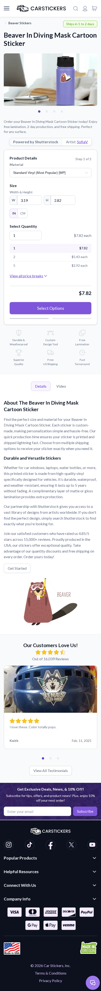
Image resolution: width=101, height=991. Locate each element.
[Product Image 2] (46, 111)
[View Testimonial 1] (43, 758)
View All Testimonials (50, 770)
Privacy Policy (50, 980)
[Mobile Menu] (6, 8)
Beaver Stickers (19, 23)
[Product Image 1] (39, 111)
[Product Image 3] (54, 111)
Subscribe (85, 811)
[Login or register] (85, 8)
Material (16, 165)
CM (22, 213)
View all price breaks (26, 276)
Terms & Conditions (50, 973)
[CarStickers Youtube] (92, 845)
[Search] (75, 8)
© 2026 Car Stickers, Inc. (50, 965)
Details (41, 386)
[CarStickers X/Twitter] (71, 845)
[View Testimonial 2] (50, 758)
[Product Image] (62, 111)
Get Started (17, 568)
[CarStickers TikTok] (30, 845)
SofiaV (82, 141)
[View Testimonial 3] (58, 758)
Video (61, 386)
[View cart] (94, 8)
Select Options (50, 308)
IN (14, 213)
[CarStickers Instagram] (9, 845)
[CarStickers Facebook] (50, 845)
